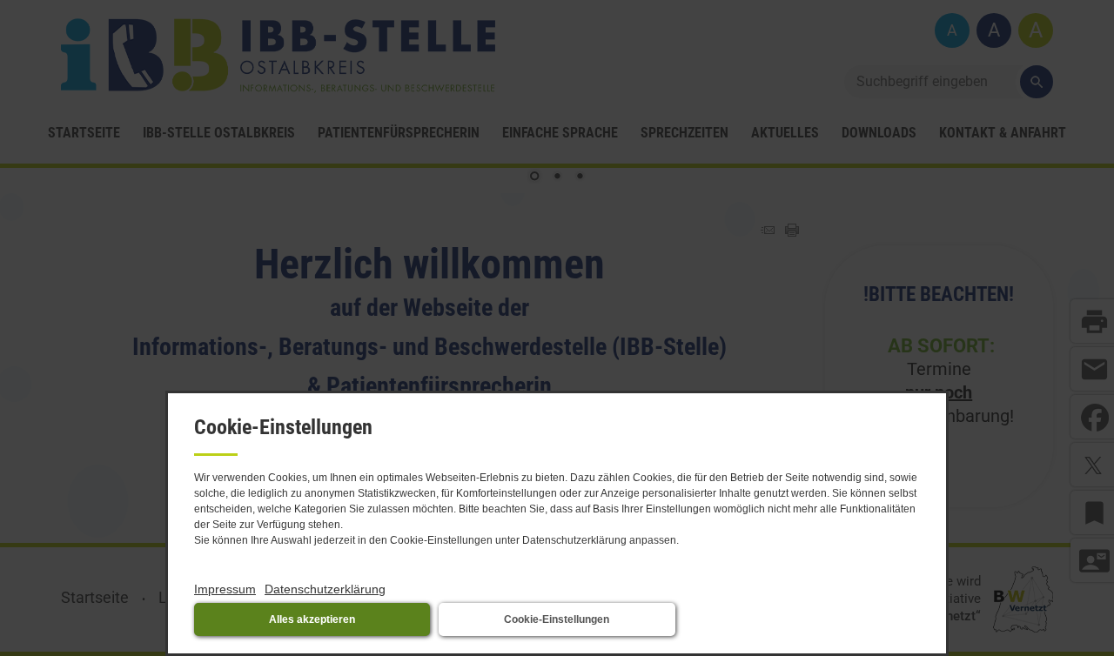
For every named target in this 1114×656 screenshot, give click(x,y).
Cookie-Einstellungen (556, 619)
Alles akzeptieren (312, 619)
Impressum (225, 589)
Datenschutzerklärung (325, 589)
